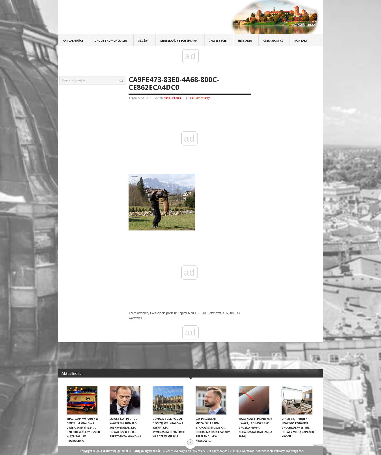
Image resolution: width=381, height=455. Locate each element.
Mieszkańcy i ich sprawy (179, 40)
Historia (245, 40)
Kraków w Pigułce (123, 18)
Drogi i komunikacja (111, 40)
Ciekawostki (273, 40)
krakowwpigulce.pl (115, 451)
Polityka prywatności (147, 451)
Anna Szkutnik (172, 97)
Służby (143, 40)
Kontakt (301, 40)
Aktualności (73, 40)
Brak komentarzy (199, 97)
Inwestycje (217, 40)
